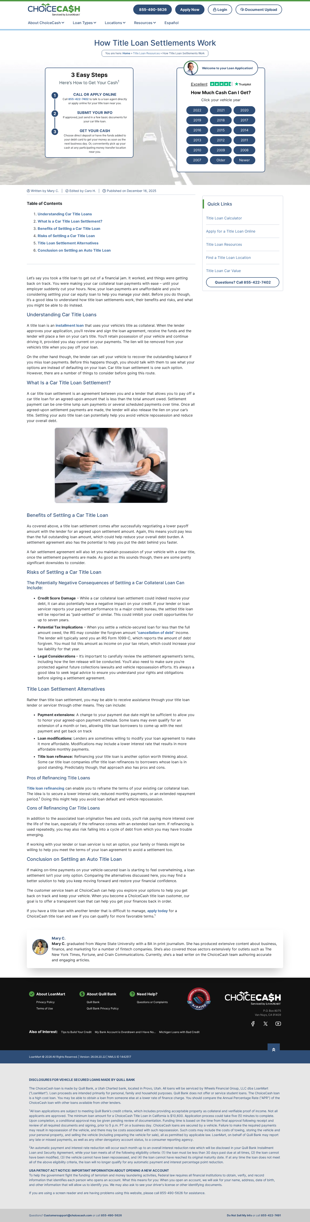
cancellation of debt (155, 632)
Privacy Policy (45, 1002)
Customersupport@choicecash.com (68, 1215)
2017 (244, 120)
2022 (197, 110)
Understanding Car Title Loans (65, 214)
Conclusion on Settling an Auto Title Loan (74, 250)
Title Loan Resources (146, 53)
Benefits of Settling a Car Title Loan (69, 228)
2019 (197, 120)
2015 (221, 130)
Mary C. (59, 938)
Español (172, 23)
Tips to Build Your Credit (76, 1032)
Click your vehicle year (221, 100)
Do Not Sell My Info (239, 1215)
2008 (244, 150)
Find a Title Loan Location (228, 257)
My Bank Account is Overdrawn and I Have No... (125, 1032)
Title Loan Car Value (223, 270)
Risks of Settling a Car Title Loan (66, 235)
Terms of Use (44, 1008)
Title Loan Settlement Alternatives (68, 243)
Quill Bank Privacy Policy (103, 1008)
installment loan (70, 325)
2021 (221, 110)
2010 (197, 150)
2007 (197, 160)
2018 (221, 120)
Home (126, 53)
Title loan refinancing (45, 788)
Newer (244, 160)
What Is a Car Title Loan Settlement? (70, 221)
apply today (157, 910)
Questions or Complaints (152, 1002)
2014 (244, 130)
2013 (197, 140)
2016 (197, 130)
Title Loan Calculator (224, 218)
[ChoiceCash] (253, 998)
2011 (244, 140)
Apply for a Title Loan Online (230, 231)
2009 (221, 150)
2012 (221, 140)
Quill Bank (93, 1002)
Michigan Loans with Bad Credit (179, 1032)
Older (221, 160)
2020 (244, 110)
